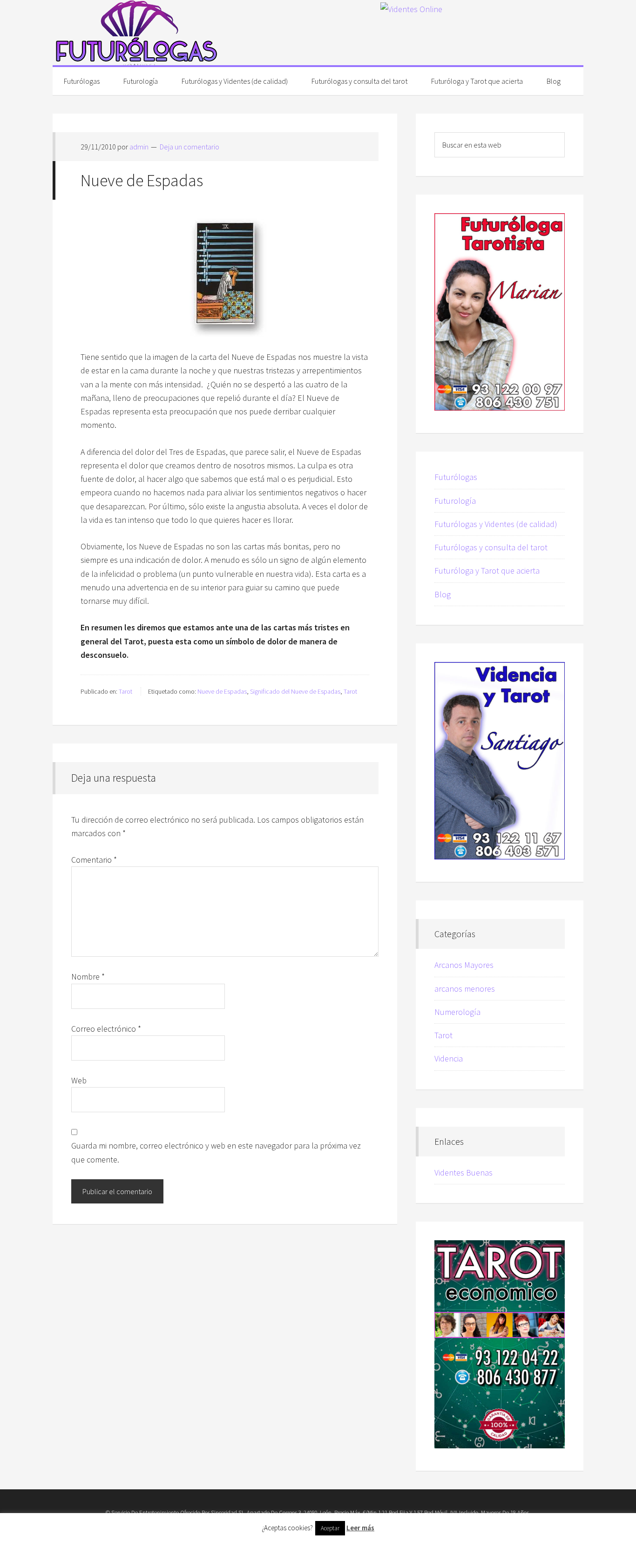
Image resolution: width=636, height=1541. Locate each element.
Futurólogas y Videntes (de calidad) (495, 524)
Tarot (125, 691)
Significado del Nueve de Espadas (295, 691)
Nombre (88, 976)
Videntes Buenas (463, 1172)
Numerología (457, 1012)
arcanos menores (464, 988)
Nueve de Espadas (222, 691)
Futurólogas (136, 32)
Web (79, 1080)
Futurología (455, 500)
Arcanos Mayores (464, 965)
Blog (442, 594)
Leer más (360, 1527)
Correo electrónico (106, 1028)
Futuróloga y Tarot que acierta (487, 570)
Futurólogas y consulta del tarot (491, 547)
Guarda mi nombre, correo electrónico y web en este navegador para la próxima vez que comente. (216, 1152)
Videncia (448, 1058)
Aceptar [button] (330, 1528)
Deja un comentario (189, 146)
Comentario (94, 859)
